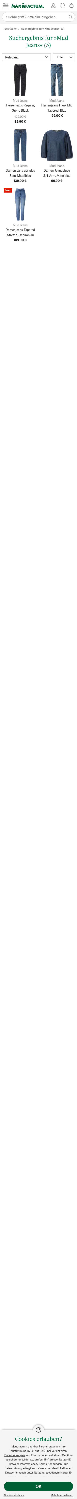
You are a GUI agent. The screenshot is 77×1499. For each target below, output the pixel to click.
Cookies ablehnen (14, 1495)
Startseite (10, 28)
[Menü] (5, 5)
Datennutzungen (14, 1455)
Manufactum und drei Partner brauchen (35, 1446)
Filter (60, 57)
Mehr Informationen (62, 1495)
